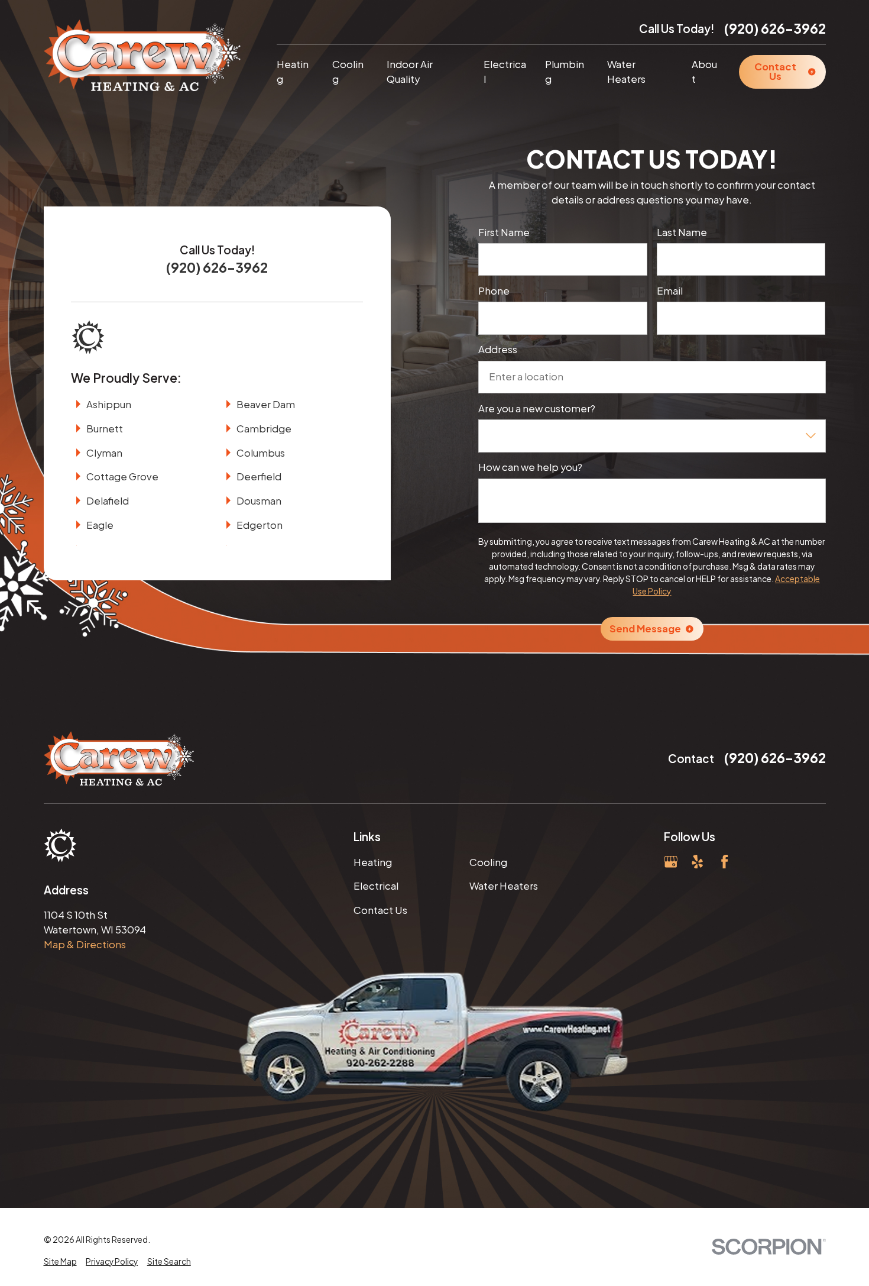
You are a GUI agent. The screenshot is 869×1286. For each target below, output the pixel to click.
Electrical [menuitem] (505, 71)
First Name (504, 232)
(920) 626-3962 (775, 28)
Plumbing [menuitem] (564, 71)
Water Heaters (503, 886)
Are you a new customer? (536, 409)
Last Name (682, 232)
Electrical (376, 886)
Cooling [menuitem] (348, 71)
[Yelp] (697, 861)
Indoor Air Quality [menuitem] (410, 71)
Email (670, 291)
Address (497, 350)
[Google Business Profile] (670, 861)
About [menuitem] (704, 71)
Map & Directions (85, 944)
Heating (373, 862)
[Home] (142, 55)
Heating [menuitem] (293, 71)
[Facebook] (724, 861)
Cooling (488, 862)
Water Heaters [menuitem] (626, 71)
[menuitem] (60, 1262)
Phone (494, 291)
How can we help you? (530, 467)
